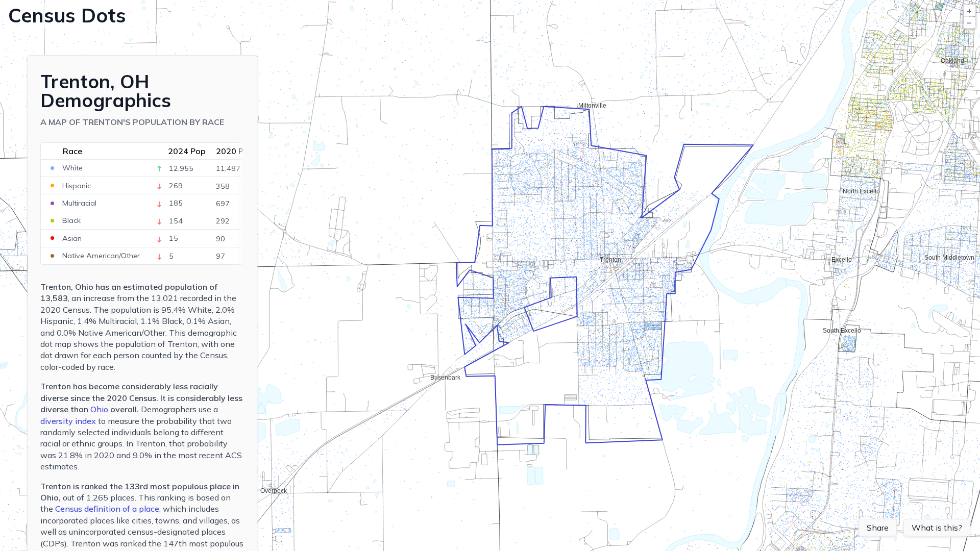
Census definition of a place (107, 509)
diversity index (68, 421)
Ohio (99, 409)
